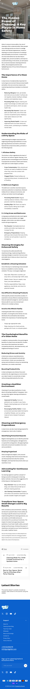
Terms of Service (7, 640)
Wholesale (5, 631)
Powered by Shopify (20, 686)
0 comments (25, 549)
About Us (5, 624)
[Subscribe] (25, 665)
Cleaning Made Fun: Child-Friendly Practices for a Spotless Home (16, 559)
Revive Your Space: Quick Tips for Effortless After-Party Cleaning (12, 572)
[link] (7, 647)
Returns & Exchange (8, 633)
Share (5, 549)
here (20, 535)
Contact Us (6, 636)
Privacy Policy (6, 638)
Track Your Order (7, 629)
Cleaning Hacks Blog (8, 626)
